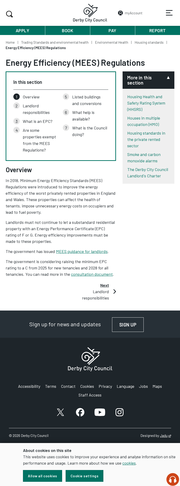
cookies (129, 463)
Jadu (165, 435)
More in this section (139, 80)
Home (10, 42)
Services (169, 13)
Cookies (87, 386)
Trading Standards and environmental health (55, 42)
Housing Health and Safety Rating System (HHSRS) (146, 103)
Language (125, 386)
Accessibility (29, 386)
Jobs (143, 386)
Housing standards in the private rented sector (146, 139)
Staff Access (90, 394)
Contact (68, 386)
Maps (157, 386)
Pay (112, 30)
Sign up (131, 324)
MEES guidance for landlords (82, 251)
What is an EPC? (37, 121)
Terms (50, 386)
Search (9, 14)
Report (157, 30)
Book (67, 30)
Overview (31, 96)
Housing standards (149, 42)
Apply (23, 30)
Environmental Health (111, 42)
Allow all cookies (42, 476)
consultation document (92, 274)
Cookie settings (85, 476)
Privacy (105, 386)
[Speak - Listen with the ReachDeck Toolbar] (172, 479)
